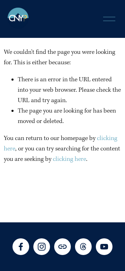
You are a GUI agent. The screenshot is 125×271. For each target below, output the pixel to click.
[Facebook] (20, 246)
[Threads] (83, 246)
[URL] (62, 246)
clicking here (69, 159)
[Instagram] (41, 246)
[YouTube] (104, 246)
